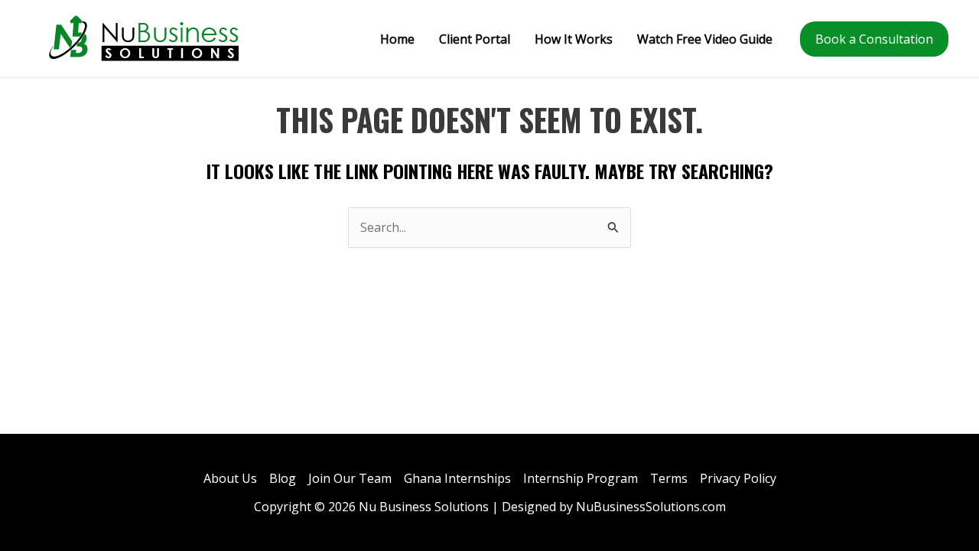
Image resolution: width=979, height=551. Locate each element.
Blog (282, 478)
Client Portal (474, 39)
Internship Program (580, 478)
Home (397, 39)
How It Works (574, 39)
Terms (669, 478)
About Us (230, 478)
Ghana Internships (457, 478)
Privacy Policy (738, 478)
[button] (874, 39)
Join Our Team (350, 478)
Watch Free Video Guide (704, 39)
